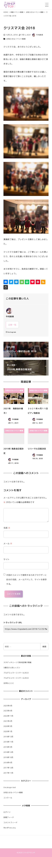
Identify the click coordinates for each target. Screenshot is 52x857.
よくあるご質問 (29, 841)
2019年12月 (8, 736)
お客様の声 (33, 838)
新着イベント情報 (9, 841)
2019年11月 (8, 742)
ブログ (19, 841)
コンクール (7, 797)
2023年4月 (7, 711)
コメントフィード (10, 822)
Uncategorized (9, 787)
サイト (6, 559)
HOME (5, 838)
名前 (6, 527)
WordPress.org (9, 827)
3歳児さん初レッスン (11, 667)
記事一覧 (12, 324)
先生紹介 (12, 838)
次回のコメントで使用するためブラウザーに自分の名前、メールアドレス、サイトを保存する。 (26, 579)
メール (7, 543)
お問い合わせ (8, 845)
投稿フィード (8, 817)
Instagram (12, 332)
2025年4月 (7, 705)
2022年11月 (8, 716)
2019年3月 (7, 747)
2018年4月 (7, 762)
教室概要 (39, 841)
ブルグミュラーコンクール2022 (16, 673)
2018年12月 (8, 752)
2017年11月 (8, 773)
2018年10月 (8, 757)
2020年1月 (7, 731)
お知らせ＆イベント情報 (16, 39)
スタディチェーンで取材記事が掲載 (17, 662)
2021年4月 (7, 721)
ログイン (6, 812)
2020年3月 (7, 726)
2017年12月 (8, 768)
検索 (44, 646)
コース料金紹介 (22, 838)
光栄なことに (8, 683)
